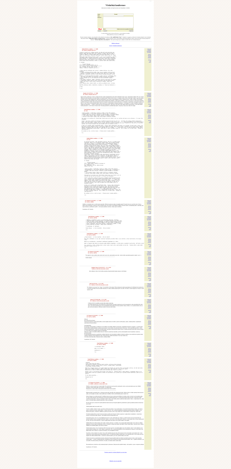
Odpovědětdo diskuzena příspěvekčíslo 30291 (149, 384)
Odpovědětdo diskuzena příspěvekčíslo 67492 (149, 285)
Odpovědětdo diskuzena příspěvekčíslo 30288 (149, 361)
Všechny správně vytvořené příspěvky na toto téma (115, 452)
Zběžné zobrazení (115, 43)
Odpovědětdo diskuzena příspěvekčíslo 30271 (149, 140)
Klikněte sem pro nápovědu (115, 461)
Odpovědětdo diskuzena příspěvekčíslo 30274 (149, 202)
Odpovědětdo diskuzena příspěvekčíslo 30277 (149, 317)
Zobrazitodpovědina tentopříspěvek (149, 56)
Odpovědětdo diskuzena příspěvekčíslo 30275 (149, 218)
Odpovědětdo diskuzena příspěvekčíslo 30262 (149, 50)
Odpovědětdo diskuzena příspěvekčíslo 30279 (149, 345)
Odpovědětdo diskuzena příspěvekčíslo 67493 (149, 301)
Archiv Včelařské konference (115, 45)
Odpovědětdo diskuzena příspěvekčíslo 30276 (149, 235)
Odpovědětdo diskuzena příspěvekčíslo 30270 (149, 111)
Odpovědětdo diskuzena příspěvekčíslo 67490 (149, 269)
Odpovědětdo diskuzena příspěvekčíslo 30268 (149, 95)
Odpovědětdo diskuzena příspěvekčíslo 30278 (149, 253)
